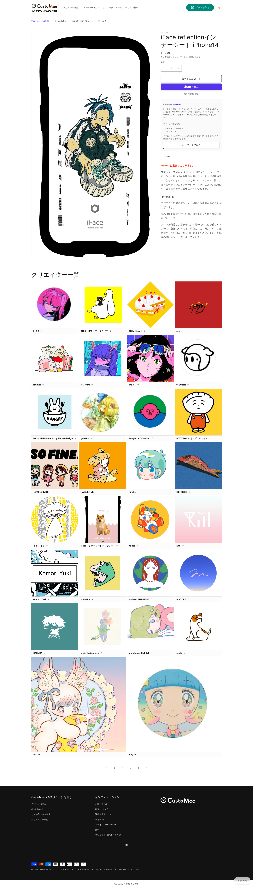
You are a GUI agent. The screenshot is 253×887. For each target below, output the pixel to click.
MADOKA (181, 599)
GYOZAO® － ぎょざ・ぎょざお (192, 438)
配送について (101, 809)
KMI (178, 545)
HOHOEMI (181, 492)
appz (179, 331)
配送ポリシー (111, 870)
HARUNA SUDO (41, 492)
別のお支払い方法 (191, 94)
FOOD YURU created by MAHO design (53, 438)
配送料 (168, 57)
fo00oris (181, 384)
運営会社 (99, 830)
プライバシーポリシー (106, 824)
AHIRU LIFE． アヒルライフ (94, 331)
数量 (163, 62)
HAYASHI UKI (88, 492)
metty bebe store (90, 653)
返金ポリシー (68, 870)
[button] (72, 7)
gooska (85, 438)
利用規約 (99, 819)
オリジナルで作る (191, 145)
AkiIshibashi (135, 331)
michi (179, 653)
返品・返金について (104, 814)
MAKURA (62, 21)
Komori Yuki (39, 599)
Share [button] (167, 156)
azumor (37, 384)
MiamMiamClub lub (139, 653)
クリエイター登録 (39, 819)
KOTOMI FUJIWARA (139, 599)
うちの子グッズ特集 (41, 814)
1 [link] (106, 767)
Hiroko (132, 492)
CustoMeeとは (38, 809)
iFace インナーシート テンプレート (98, 545)
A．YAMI (85, 384)
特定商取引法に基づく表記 (108, 835)
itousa (132, 545)
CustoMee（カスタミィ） (42, 21)
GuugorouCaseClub (139, 438)
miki (35, 754)
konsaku (85, 599)
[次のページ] (146, 768)
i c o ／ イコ (39, 545)
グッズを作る (202, 7)
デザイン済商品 (38, 804)
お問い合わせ (101, 804)
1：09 (36, 331)
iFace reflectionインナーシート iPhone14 (88, 21)
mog (131, 754)
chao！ (132, 384)
